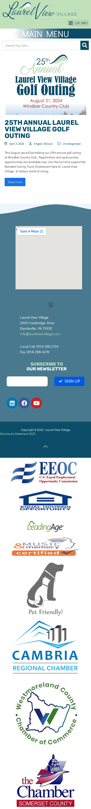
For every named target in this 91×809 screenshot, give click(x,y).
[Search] (84, 45)
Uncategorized (71, 143)
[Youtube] (36, 402)
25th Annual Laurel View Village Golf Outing (41, 129)
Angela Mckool (43, 143)
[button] (78, 23)
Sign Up (72, 381)
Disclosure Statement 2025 (18, 434)
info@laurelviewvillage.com (40, 333)
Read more (15, 182)
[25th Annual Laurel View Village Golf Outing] (46, 83)
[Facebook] (24, 402)
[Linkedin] (12, 402)
